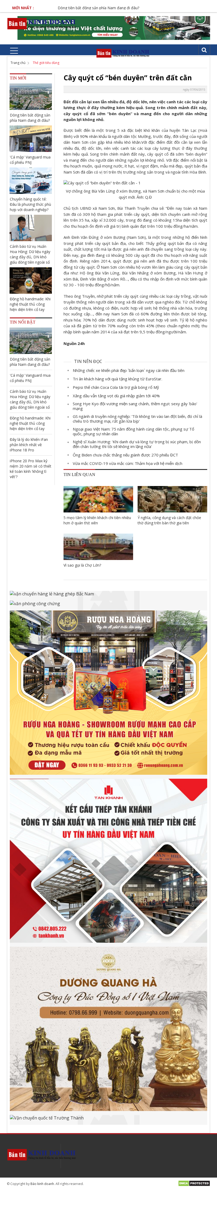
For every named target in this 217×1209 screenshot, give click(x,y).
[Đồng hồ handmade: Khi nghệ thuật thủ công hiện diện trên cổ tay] (31, 280)
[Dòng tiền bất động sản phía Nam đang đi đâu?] (31, 96)
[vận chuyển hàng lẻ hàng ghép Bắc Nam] (108, 596)
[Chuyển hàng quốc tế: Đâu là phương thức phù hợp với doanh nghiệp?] (31, 180)
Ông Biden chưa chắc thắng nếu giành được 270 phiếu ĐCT (125, 454)
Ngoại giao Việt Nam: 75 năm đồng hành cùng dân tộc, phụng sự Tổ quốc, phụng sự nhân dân (133, 431)
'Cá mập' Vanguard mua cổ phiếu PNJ (30, 160)
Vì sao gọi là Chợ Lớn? (82, 565)
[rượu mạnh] (108, 694)
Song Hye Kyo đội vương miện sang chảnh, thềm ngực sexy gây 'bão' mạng (135, 406)
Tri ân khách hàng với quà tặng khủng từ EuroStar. (117, 378)
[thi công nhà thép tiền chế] (108, 863)
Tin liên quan (79, 474)
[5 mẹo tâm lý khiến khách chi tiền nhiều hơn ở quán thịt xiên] (98, 499)
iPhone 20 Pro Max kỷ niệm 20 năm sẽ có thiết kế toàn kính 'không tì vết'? (30, 468)
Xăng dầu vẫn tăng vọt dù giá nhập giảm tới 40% (116, 395)
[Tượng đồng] (108, 1031)
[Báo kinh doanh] (42, 23)
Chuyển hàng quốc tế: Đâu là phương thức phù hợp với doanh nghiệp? (30, 204)
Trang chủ (18, 62)
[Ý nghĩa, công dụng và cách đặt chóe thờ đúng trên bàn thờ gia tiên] (172, 499)
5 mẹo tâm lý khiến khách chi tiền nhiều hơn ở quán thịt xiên (97, 520)
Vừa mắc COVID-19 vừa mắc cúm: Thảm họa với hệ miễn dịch (127, 463)
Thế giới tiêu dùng (46, 62)
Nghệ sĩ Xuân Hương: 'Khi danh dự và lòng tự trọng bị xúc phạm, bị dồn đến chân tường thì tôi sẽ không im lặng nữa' (137, 444)
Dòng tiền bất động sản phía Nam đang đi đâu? (80, 7)
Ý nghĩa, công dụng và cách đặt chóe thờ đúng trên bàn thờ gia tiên (169, 520)
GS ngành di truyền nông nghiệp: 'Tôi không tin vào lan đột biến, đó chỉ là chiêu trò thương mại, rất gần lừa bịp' (137, 418)
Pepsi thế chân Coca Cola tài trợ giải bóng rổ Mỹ (116, 387)
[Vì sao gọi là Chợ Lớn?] (98, 547)
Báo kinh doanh (42, 1184)
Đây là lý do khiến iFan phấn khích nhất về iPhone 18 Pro (29, 444)
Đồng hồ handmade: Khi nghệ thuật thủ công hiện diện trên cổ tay (30, 304)
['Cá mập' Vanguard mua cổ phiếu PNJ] (31, 138)
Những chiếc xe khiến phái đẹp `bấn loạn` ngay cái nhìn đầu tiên (128, 370)
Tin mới (18, 78)
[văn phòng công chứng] (108, 605)
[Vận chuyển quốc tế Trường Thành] (108, 1120)
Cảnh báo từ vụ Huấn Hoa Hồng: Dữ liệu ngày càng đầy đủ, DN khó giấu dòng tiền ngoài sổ (30, 254)
